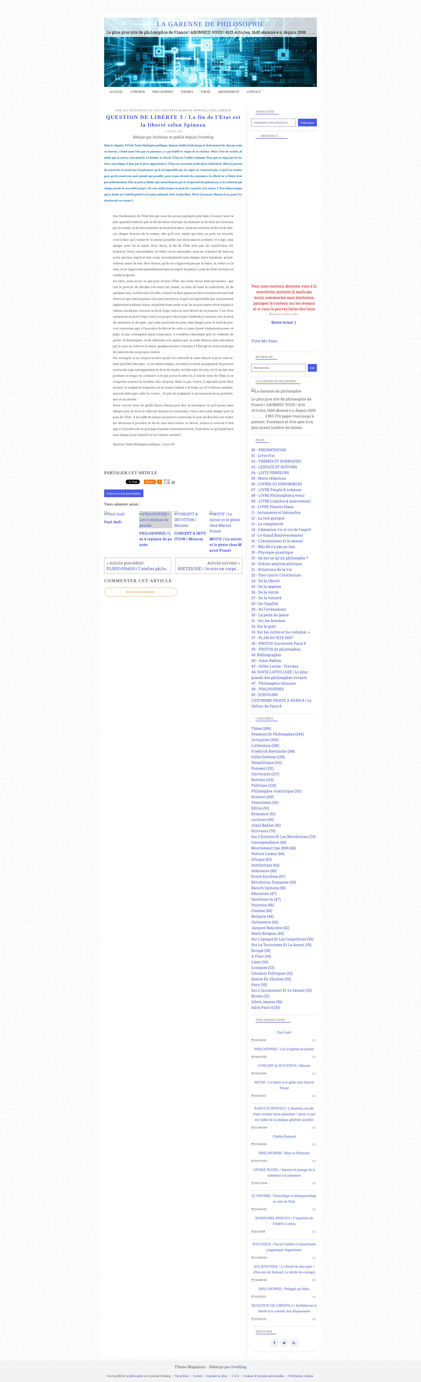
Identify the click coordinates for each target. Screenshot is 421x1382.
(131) (266, 762)
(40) (267, 933)
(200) (265, 739)
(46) (262, 905)
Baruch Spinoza (193, 110)
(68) (268, 842)
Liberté (224, 110)
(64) (267, 853)
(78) (263, 831)
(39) (282, 939)
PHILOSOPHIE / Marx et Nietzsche (284, 1153)
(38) (260, 950)
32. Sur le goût (263, 626)
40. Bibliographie (266, 654)
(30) (266, 1001)
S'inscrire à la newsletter (124, 493)
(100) (262, 796)
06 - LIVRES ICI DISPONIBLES (276, 484)
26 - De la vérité (264, 592)
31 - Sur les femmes (268, 620)
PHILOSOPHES (162, 92)
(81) (266, 825)
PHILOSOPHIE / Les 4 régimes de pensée (284, 1049)
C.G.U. (235, 1376)
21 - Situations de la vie (271, 569)
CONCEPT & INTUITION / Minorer (284, 1065)
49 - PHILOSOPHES (267, 689)
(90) (262, 819)
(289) (261, 728)
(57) (268, 876)
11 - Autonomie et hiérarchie (276, 512)
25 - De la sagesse (266, 586)
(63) (261, 859)
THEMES (187, 92)
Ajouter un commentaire (140, 592)
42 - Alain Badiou (266, 660)
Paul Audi (284, 1032)
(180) (265, 745)
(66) (273, 848)
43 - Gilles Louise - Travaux (275, 666)
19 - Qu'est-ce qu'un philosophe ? (279, 558)
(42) (264, 922)
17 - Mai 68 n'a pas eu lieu (273, 546)
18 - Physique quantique (272, 552)
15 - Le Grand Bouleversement (277, 535)
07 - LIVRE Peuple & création (276, 489)
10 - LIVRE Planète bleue (272, 506)
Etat (212, 110)
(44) (261, 910)
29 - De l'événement (268, 609)
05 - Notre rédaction (268, 478)
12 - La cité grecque (268, 518)
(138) (268, 757)
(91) (260, 808)
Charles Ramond (284, 1136)
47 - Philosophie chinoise (273, 683)
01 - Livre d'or (263, 455)
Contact (254, 92)
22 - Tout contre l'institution (276, 575)
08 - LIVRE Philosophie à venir (278, 495)
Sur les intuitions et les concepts (146, 110)
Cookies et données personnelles (263, 1376)
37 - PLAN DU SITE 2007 (272, 637)
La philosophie (134, 1376)
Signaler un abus (217, 1376)
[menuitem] (116, 92)
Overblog (239, 1366)
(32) (272, 973)
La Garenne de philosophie (210, 24)
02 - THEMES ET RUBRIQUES (276, 461)
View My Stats (264, 341)
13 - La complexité (267, 523)
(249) (277, 734)
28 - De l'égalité (264, 603)
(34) (261, 956)
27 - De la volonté (266, 598)
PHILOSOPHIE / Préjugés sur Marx (284, 1289)
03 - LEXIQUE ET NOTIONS (274, 467)
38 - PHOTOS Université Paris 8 (278, 643)
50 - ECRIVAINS (264, 694)
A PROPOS (137, 92)
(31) (260, 996)
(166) (273, 751)
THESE (205, 92)
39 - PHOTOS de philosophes (275, 649)
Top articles (182, 1376)
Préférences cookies (300, 1376)
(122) (262, 779)
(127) (265, 774)
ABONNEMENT (228, 92)
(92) (264, 802)
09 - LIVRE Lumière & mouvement (281, 501)
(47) (264, 893)
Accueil (116, 92)
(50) (268, 887)
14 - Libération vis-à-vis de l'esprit (281, 529)
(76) (283, 836)
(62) (265, 865)
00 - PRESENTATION (268, 449)
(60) (264, 870)
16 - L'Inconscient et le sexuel (277, 541)
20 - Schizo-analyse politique (276, 563)
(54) (273, 882)
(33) (262, 967)
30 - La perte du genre (270, 615)
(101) (276, 791)
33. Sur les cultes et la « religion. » (280, 632)
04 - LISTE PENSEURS (270, 472)
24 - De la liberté (265, 580)
